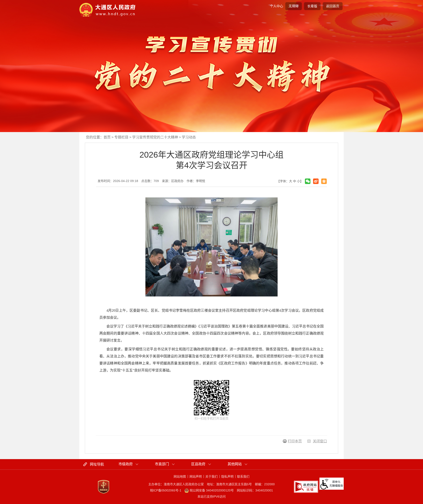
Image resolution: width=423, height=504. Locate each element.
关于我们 (211, 476)
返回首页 (332, 6)
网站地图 (180, 476)
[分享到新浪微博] (316, 181)
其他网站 (235, 464)
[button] (312, 6)
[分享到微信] (307, 181)
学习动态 (189, 137)
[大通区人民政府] (107, 9)
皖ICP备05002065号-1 (165, 490)
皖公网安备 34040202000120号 (211, 490)
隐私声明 (227, 476)
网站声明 (195, 476)
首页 (107, 137)
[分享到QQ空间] (324, 181)
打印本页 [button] (295, 441)
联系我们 (243, 476)
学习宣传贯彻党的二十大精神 (155, 137)
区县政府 (198, 464)
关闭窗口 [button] (320, 441)
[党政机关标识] (103, 486)
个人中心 (276, 6)
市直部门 (162, 464)
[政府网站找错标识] (306, 486)
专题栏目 (121, 137)
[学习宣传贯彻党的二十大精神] (211, 63)
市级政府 (126, 464)
